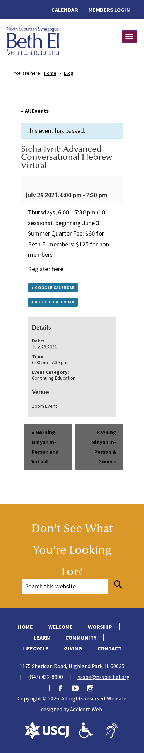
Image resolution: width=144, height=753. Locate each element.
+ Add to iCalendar (52, 302)
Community (80, 637)
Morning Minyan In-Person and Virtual (45, 447)
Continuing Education (53, 378)
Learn (42, 637)
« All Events (35, 111)
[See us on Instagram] (94, 687)
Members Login (109, 9)
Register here (45, 269)
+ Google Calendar (53, 287)
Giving (73, 648)
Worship (100, 626)
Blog (68, 73)
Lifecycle (35, 648)
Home (50, 73)
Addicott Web (86, 709)
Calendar (64, 9)
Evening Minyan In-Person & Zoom (103, 447)
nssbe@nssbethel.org (103, 676)
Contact (110, 648)
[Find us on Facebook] (64, 687)
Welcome (60, 626)
